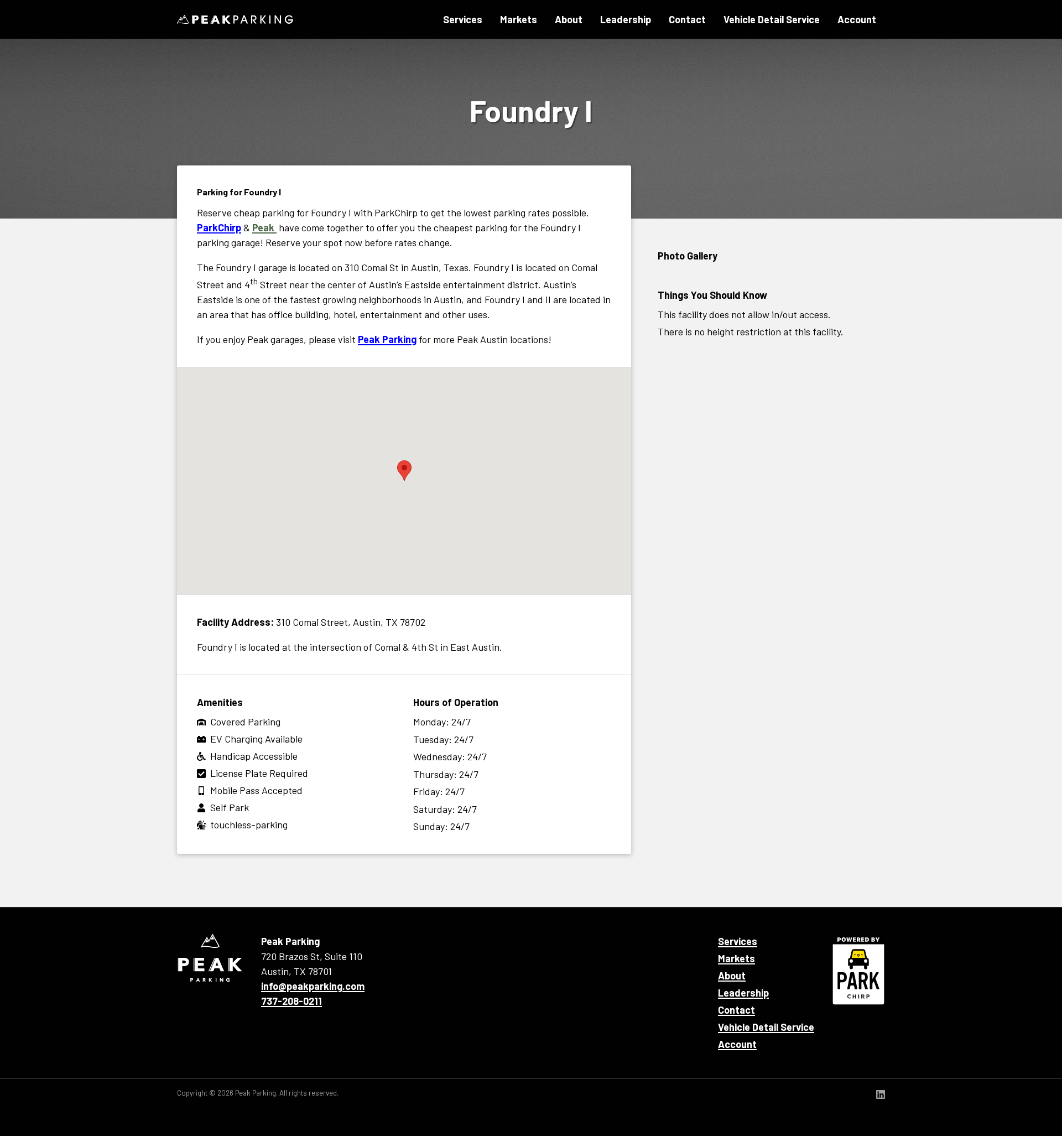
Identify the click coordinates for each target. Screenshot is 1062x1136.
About (568, 19)
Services (462, 19)
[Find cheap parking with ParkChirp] (858, 969)
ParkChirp (219, 227)
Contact (687, 19)
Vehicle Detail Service (771, 19)
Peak (264, 227)
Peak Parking (235, 19)
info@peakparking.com (313, 986)
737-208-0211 (291, 1001)
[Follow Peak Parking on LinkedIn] (880, 1095)
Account (856, 19)
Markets (518, 19)
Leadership (625, 19)
